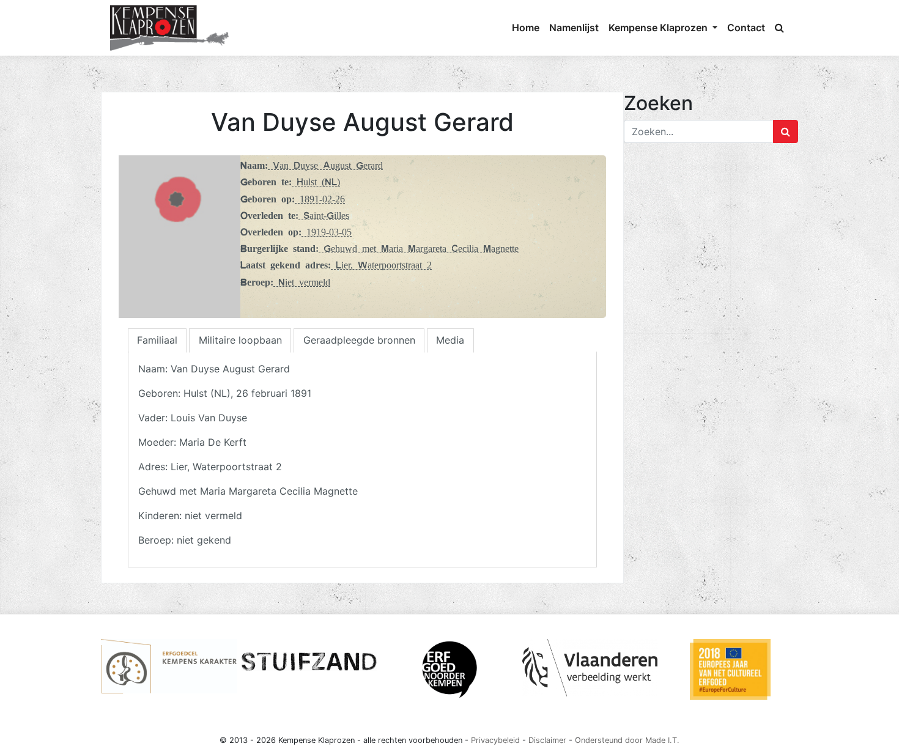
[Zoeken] (779, 27)
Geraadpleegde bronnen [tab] (359, 340)
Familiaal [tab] (157, 340)
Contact (746, 27)
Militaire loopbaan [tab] (240, 340)
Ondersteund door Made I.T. (627, 740)
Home (525, 27)
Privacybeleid (495, 740)
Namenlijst (574, 27)
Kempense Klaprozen (659, 27)
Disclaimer (547, 740)
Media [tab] (450, 340)
